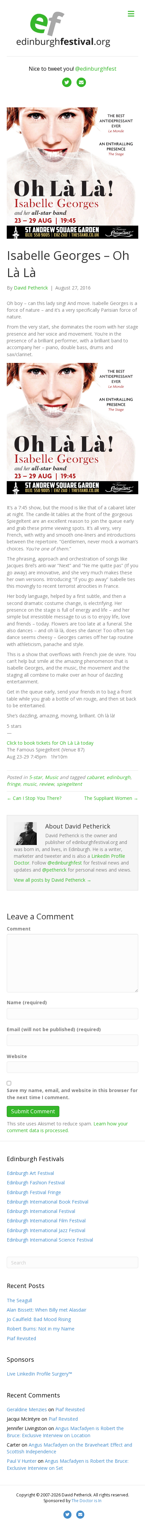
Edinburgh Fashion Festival (36, 1182)
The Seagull (19, 1300)
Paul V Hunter (21, 1461)
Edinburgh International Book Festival (47, 1201)
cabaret (95, 777)
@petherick (54, 870)
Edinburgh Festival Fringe (34, 1192)
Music (51, 777)
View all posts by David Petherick (52, 880)
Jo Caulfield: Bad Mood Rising (39, 1319)
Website (17, 1056)
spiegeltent (69, 784)
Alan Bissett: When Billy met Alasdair (46, 1310)
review (46, 784)
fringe (13, 784)
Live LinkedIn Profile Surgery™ (39, 1374)
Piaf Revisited (21, 1338)
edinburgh (118, 777)
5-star (35, 777)
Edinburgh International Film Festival (46, 1220)
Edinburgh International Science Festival (50, 1240)
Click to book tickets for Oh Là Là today (50, 743)
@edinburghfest (95, 68)
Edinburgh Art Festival (30, 1173)
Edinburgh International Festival (41, 1211)
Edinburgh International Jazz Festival (46, 1230)
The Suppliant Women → (111, 798)
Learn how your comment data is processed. (67, 1127)
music (29, 784)
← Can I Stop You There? (34, 798)
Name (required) (27, 1002)
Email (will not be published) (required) (54, 1029)
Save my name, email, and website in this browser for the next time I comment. (72, 1093)
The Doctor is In (86, 1500)
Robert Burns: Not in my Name (41, 1328)
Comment (19, 928)
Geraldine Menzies (27, 1409)
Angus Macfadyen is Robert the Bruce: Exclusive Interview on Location (65, 1431)
